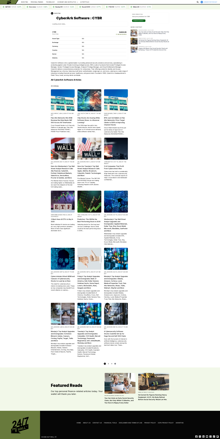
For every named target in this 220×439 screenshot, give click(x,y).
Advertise (180, 423)
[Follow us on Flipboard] (217, 436)
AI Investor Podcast (210, 2)
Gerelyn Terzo (142, 392)
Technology (50, 2)
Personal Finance (37, 2)
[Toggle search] (197, 2)
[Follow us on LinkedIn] (203, 436)
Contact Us (97, 423)
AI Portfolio (84, 2)
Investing (24, 2)
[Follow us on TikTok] (214, 436)
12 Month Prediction (138, 20)
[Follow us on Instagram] (210, 436)
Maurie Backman (109, 395)
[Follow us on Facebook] (196, 436)
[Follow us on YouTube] (207, 436)
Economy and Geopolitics (67, 2)
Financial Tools (110, 423)
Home (79, 423)
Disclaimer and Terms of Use (130, 423)
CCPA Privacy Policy (166, 423)
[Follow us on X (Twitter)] (200, 436)
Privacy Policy (150, 423)
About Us (86, 423)
